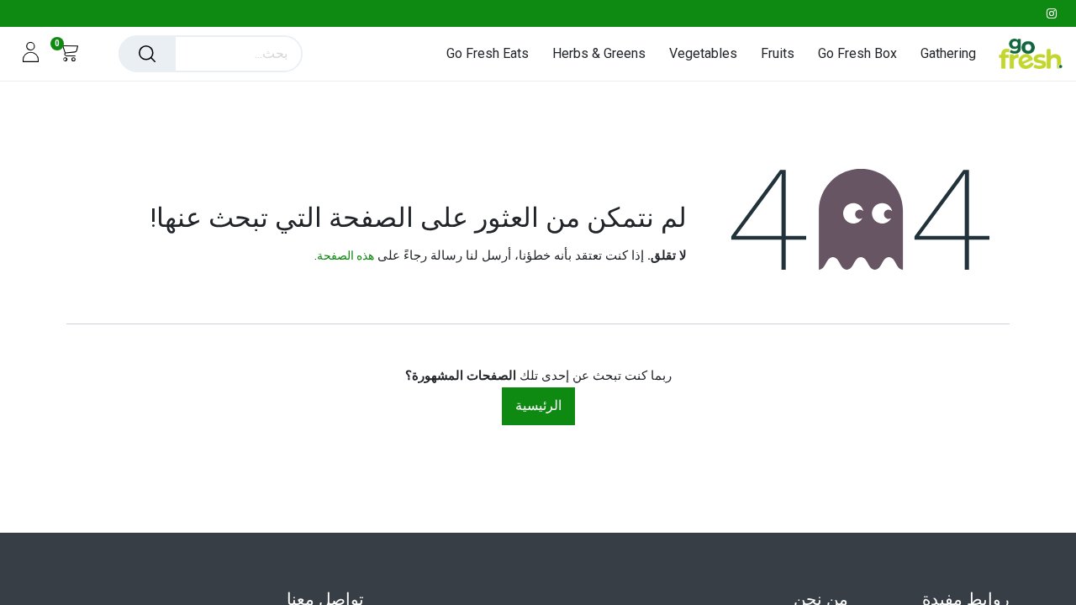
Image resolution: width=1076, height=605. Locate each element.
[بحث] (147, 54)
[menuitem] (942, 53)
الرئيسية (538, 405)
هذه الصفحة (345, 255)
